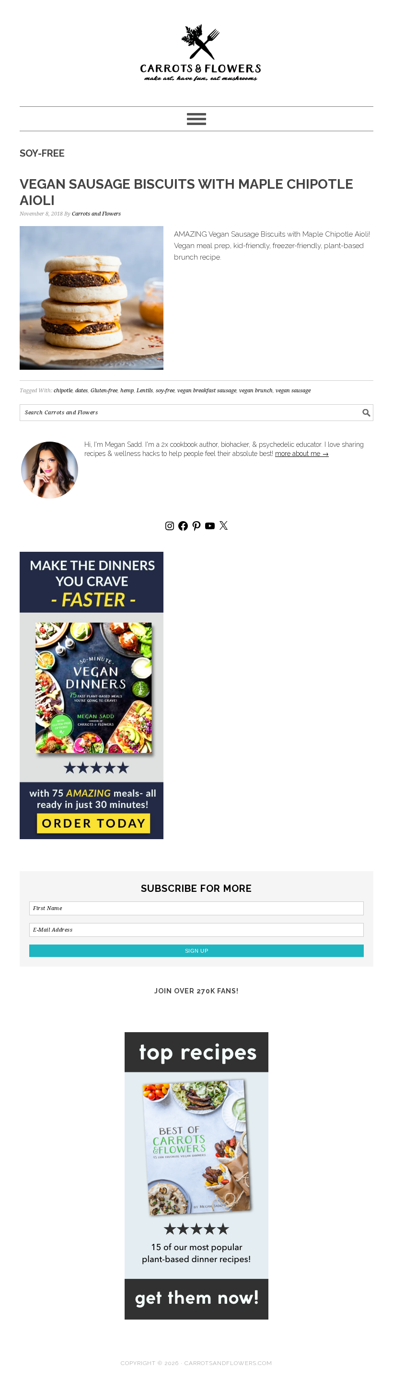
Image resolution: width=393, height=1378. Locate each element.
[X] (223, 526)
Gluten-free (104, 390)
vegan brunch (256, 390)
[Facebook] (183, 526)
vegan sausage (293, 390)
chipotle (63, 390)
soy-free (165, 390)
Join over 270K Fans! (196, 991)
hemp (127, 390)
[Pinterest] (196, 526)
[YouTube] (210, 526)
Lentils (145, 390)
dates (81, 390)
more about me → (302, 453)
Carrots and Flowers (196, 49)
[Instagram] (169, 526)
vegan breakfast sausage (206, 390)
